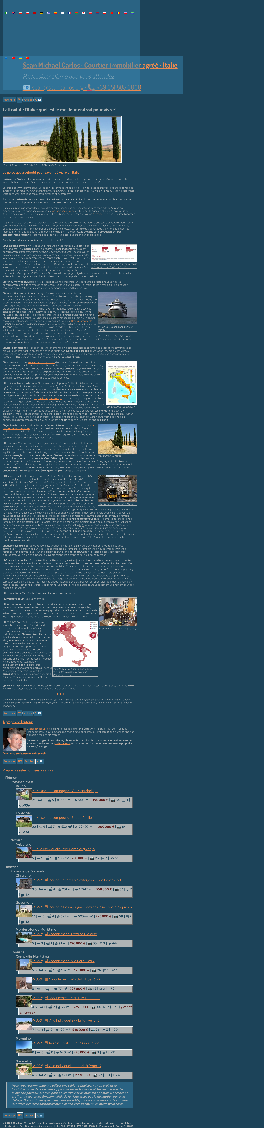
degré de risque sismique (48, 398)
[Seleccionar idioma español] (55, 13)
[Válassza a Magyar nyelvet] (76, 13)
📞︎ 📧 (38, 99)
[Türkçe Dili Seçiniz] (13, 58)
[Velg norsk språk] (90, 13)
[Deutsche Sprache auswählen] (41, 13)
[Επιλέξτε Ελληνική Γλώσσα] (48, 13)
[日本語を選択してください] (83, 13)
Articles (28, 99)
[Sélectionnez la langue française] (69, 13)
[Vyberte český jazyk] (27, 13)
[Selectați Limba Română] (118, 13)
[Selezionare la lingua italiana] (6, 13)
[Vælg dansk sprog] (34, 13)
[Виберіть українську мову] (20, 58)
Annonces (9, 99)
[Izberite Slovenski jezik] (132, 13)
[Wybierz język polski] (104, 13)
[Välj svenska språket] (6, 58)
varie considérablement (41, 362)
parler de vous (62, 743)
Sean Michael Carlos (38, 728)
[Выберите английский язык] (125, 13)
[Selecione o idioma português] (111, 13)
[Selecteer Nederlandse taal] (97, 13)
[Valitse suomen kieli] (62, 13)
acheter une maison (63, 210)
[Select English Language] (13, 13)
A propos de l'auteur (18, 721)
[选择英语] (27, 58)
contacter (98, 213)
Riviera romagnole (81, 320)
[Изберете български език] (20, 13)
